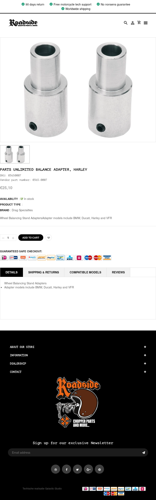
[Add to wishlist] (48, 237)
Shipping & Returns (43, 272)
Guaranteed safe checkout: (21, 251)
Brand (4, 210)
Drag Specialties (22, 210)
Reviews (118, 272)
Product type (10, 204)
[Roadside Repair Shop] (114, 491)
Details (11, 272)
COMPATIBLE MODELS (85, 272)
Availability (9, 199)
